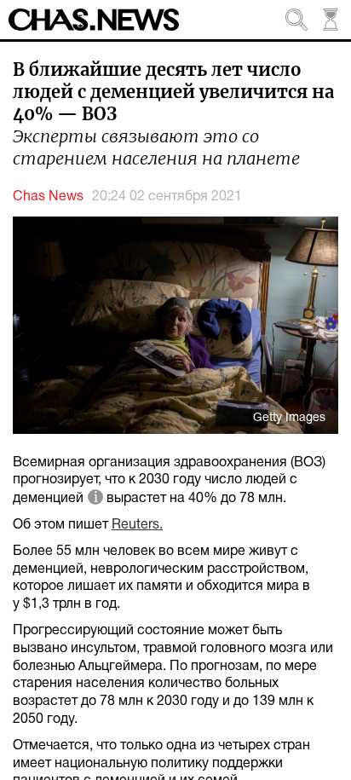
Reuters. (137, 525)
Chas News (48, 197)
